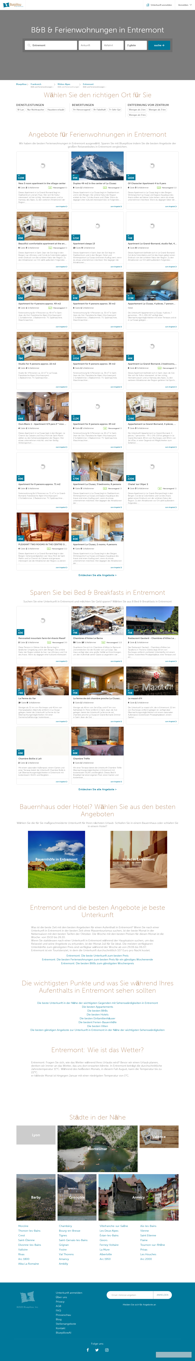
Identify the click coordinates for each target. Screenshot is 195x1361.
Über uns (61, 1297)
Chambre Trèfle (81, 758)
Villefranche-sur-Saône (114, 1226)
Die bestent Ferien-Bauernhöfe (98, 1022)
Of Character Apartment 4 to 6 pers (147, 183)
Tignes (63, 1235)
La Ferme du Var (27, 698)
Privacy (60, 1301)
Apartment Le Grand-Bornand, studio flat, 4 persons (156, 243)
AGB (58, 1306)
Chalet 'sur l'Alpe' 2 (138, 484)
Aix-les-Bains (148, 1226)
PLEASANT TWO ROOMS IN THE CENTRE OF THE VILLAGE (49, 544)
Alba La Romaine (28, 1263)
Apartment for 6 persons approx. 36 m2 (94, 363)
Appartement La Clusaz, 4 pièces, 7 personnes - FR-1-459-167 (161, 303)
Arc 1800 (23, 1259)
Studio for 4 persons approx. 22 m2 (37, 363)
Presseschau (63, 1315)
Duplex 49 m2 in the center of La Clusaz (94, 183)
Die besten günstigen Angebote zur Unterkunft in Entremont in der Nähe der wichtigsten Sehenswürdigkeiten (97, 1030)
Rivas (21, 1254)
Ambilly (63, 1263)
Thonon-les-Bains (29, 1230)
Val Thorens (66, 1254)
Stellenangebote (66, 1323)
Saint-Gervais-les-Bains (73, 1240)
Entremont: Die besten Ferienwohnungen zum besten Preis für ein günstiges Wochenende (97, 959)
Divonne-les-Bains (29, 1244)
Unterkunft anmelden (69, 1292)
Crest (21, 1235)
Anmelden (162, 1295)
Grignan (64, 1244)
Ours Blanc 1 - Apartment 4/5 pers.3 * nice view (43, 424)
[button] (88, 1350)
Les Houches (148, 1254)
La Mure (105, 1249)
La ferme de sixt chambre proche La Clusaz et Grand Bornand (106, 698)
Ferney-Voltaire (109, 1244)
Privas (143, 1249)
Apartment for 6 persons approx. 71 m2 (39, 484)
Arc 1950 (105, 1259)
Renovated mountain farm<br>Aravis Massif (41, 638)
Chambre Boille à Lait (30, 758)
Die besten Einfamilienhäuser (97, 1018)
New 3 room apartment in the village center (42, 183)
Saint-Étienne (26, 1240)
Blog (59, 1319)
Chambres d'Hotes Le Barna (88, 638)
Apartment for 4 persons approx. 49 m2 (39, 303)
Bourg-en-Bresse (69, 1230)
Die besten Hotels (97, 1014)
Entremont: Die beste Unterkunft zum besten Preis (97, 955)
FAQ (58, 1310)
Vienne (144, 1230)
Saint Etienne (148, 1235)
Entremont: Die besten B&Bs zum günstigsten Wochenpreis (97, 963)
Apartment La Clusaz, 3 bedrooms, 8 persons (97, 484)
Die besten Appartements (97, 1006)
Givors (103, 1240)
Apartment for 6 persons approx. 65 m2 (94, 424)
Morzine (23, 1226)
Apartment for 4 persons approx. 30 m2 (94, 303)
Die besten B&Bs (97, 1010)
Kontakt (60, 1328)
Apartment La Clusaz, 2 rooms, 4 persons (95, 544)
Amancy (64, 1259)
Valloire (23, 1249)
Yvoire (63, 1249)
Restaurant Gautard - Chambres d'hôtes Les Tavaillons (157, 638)
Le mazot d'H (135, 698)
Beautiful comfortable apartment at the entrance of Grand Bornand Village (58, 243)
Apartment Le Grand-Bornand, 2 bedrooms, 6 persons (157, 363)
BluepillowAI (63, 1332)
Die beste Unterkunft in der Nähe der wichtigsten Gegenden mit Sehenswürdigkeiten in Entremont (97, 1003)
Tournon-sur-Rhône (152, 1244)
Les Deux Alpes (109, 1230)
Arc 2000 (146, 1259)
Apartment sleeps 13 (84, 243)
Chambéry (65, 1226)
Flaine (144, 1240)
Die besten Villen (97, 1026)
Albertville (106, 1254)
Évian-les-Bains (109, 1235)
